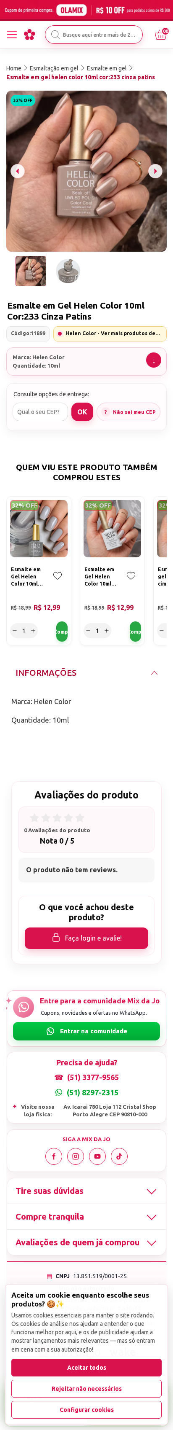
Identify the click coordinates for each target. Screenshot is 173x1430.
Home (13, 68)
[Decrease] (14, 630)
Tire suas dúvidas (50, 1191)
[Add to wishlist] (57, 582)
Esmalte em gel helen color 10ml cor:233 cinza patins (80, 77)
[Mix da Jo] (29, 34)
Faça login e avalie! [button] (93, 938)
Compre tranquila (50, 1216)
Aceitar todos (86, 1367)
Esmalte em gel (107, 68)
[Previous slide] (17, 171)
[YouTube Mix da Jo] (97, 1156)
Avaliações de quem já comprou (77, 1242)
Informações (46, 673)
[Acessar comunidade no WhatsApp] (86, 1031)
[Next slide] (155, 171)
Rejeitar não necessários (87, 1388)
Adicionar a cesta (62, 631)
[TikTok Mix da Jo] (119, 1156)
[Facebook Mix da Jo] (53, 1156)
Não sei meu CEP (134, 412)
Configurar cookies (87, 1409)
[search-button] (55, 34)
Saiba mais (153, 360)
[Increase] (33, 630)
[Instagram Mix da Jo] (75, 1156)
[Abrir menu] (11, 34)
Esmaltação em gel (54, 68)
